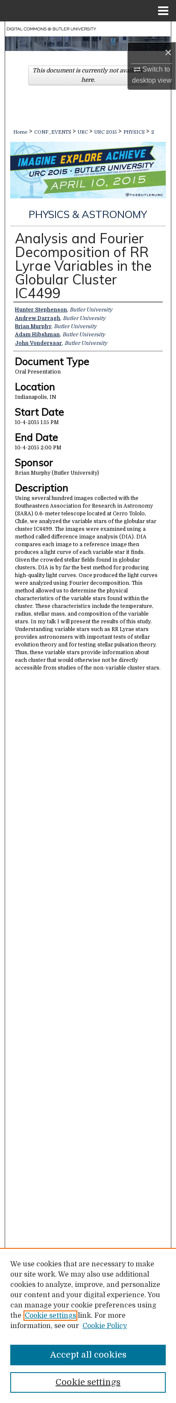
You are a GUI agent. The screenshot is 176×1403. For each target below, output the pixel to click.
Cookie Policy (104, 1326)
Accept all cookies (88, 1355)
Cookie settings (50, 1315)
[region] (88, 1325)
